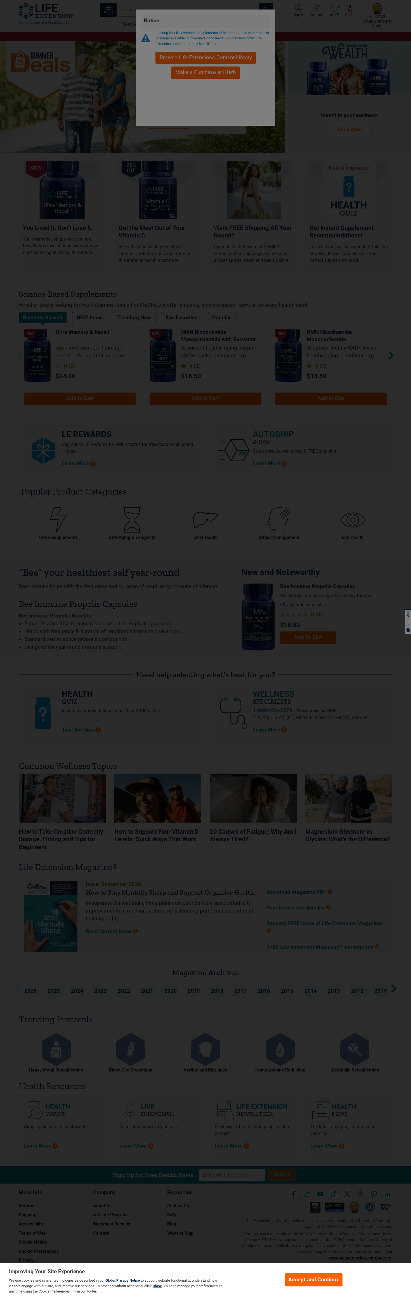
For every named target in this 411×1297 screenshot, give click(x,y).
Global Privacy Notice (122, 1280)
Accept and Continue (313, 1280)
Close (157, 1286)
